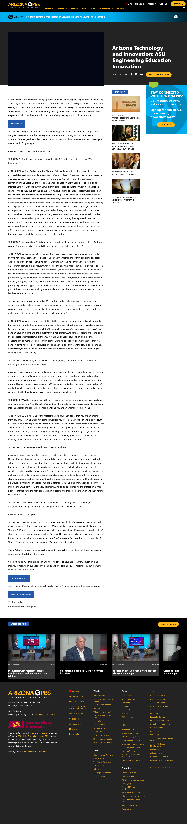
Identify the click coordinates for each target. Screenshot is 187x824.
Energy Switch (99, 721)
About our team (128, 809)
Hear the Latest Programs (103, 755)
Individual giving (156, 753)
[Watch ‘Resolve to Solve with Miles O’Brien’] (126, 97)
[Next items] (179, 648)
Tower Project (155, 764)
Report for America (129, 805)
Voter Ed (125, 713)
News (124, 691)
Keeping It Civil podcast (102, 773)
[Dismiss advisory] (175, 17)
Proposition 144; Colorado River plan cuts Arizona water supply (134, 672)
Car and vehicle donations (160, 767)
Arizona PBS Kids (128, 730)
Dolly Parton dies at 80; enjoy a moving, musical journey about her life (124, 146)
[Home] (24, 5)
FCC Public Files (76, 696)
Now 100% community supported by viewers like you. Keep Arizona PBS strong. (65, 16)
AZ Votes (125, 706)
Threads (75, 734)
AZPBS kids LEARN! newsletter (133, 740)
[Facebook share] (133, 74)
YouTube (75, 729)
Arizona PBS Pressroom (159, 706)
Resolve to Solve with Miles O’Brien (104, 700)
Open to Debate (128, 710)
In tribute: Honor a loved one (161, 760)
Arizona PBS (43, 736)
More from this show (159, 75)
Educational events (129, 776)
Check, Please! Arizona (102, 705)
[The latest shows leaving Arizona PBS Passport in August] (126, 180)
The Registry (126, 783)
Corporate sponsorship (159, 757)
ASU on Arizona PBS (101, 735)
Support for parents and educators (131, 801)
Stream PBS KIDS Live (130, 733)
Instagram (76, 724)
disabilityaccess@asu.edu (46, 714)
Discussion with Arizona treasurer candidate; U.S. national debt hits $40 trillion (28, 673)
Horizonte (126, 703)
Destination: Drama (101, 728)
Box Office (154, 713)
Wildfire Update (16, 602)
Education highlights (129, 773)
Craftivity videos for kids (131, 748)
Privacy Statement (77, 713)
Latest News (126, 696)
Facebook (75, 718)
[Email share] (142, 74)
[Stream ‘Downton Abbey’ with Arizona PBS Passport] (126, 154)
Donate (75, 691)
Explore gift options (157, 735)
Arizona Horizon (128, 699)
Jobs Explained (99, 725)
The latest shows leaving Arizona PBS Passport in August (124, 200)
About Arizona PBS (157, 699)
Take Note (97, 769)
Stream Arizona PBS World (104, 742)
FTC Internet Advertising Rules (23, 606)
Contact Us (154, 731)
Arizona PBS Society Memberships (157, 745)
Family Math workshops (131, 760)
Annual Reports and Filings (160, 724)
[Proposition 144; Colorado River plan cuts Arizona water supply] (135, 636)
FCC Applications (77, 701)
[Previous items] (8, 648)
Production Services (157, 717)
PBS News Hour (128, 717)
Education (126, 768)
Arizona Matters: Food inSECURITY (102, 716)
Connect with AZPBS (158, 696)
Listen (96, 750)
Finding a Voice (99, 776)
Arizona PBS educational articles (131, 788)
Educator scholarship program (133, 796)
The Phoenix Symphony (102, 762)
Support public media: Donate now (161, 739)
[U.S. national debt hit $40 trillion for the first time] (83, 636)
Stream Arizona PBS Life (103, 739)
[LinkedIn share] (137, 74)
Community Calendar (158, 710)
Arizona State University (40, 733)
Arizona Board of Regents (35, 751)
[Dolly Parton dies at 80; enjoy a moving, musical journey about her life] (126, 126)
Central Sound (99, 759)
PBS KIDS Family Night (130, 737)
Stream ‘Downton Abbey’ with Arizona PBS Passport (124, 173)
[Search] (183, 8)
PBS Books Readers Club (159, 721)
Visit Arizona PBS (156, 728)
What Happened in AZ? (102, 712)
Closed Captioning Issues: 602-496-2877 (78, 707)
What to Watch (99, 696)
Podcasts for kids (128, 751)
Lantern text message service (133, 744)
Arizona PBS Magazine (158, 703)
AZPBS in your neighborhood (133, 780)
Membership (155, 750)
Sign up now (165, 125)
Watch (97, 691)
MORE (167, 624)
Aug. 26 (118, 115)
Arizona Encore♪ (100, 766)
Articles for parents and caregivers (131, 756)
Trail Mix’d (97, 708)
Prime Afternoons (100, 732)
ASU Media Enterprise (27, 736)
